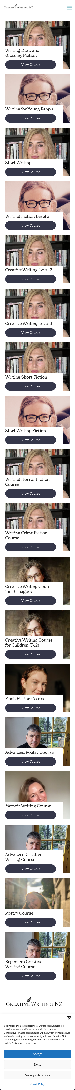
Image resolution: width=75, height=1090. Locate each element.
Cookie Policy (37, 1084)
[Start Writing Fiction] (37, 424)
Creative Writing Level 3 (28, 323)
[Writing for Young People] (37, 103)
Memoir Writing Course (28, 805)
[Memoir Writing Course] (37, 800)
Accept (37, 1054)
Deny (37, 1064)
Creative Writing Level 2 (28, 269)
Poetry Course (19, 913)
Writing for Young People (29, 108)
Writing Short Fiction (26, 376)
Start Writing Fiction (25, 430)
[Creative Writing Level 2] (37, 264)
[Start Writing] (37, 156)
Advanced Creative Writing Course (23, 857)
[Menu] (69, 7)
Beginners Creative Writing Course (23, 964)
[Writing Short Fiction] (37, 371)
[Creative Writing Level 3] (37, 317)
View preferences (37, 1075)
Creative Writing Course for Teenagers (28, 589)
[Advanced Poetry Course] (37, 746)
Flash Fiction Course (25, 698)
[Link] (18, 6)
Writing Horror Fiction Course (27, 482)
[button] (69, 1018)
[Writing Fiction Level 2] (37, 210)
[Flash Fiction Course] (37, 692)
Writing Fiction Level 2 (27, 216)
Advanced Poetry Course (29, 752)
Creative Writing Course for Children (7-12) (28, 643)
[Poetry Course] (37, 907)
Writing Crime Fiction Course (26, 535)
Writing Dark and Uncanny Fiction (22, 53)
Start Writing (18, 162)
